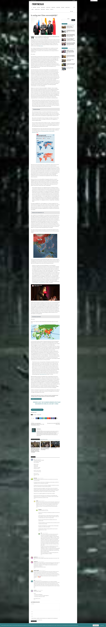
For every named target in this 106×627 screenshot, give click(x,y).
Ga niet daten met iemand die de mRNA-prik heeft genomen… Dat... (70, 56)
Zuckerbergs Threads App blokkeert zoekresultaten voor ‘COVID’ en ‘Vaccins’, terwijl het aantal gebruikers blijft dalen (37, 424)
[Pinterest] (50, 418)
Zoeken (68, 18)
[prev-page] (31, 453)
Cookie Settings (96, 625)
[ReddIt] (48, 418)
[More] (57, 418)
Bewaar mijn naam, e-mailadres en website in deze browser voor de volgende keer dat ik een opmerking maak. (45, 618)
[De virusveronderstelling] (64, 68)
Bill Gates (38, 7)
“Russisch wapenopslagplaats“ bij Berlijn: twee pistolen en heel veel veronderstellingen (45, 449)
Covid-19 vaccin (48, 7)
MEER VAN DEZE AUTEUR (43, 439)
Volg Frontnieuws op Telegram (37, 409)
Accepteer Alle (102, 625)
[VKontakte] (74, 0)
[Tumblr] (52, 418)
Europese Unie (53, 7)
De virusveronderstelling (69, 67)
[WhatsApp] (44, 418)
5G (31, 7)
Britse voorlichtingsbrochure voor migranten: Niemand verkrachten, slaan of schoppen (70, 39)
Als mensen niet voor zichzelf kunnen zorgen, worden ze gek (53, 424)
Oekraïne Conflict (37, 9)
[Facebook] (36, 418)
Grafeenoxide (58, 7)
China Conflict (43, 7)
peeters (37, 500)
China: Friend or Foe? (42, 282)
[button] (74, 7)
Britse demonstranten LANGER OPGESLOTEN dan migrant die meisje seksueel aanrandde (70, 44)
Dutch (92, 0)
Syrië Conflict (43, 9)
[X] (38, 418)
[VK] (42, 418)
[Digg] (55, 418)
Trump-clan (47, 9)
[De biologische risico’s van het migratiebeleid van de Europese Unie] (64, 31)
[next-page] (32, 453)
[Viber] (53, 418)
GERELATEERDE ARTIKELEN (35, 439)
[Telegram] (73, 0)
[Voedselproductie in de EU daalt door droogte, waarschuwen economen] (64, 27)
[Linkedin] (46, 418)
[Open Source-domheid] (55, 444)
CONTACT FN (51, 9)
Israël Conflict (68, 7)
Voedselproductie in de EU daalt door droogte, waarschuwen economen (70, 27)
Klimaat (32, 9)
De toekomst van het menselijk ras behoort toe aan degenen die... (70, 64)
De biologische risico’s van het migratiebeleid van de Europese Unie (70, 31)
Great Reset (62, 7)
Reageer (34, 475)
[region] (53, 625)
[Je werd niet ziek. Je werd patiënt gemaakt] (64, 60)
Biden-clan (34, 7)
